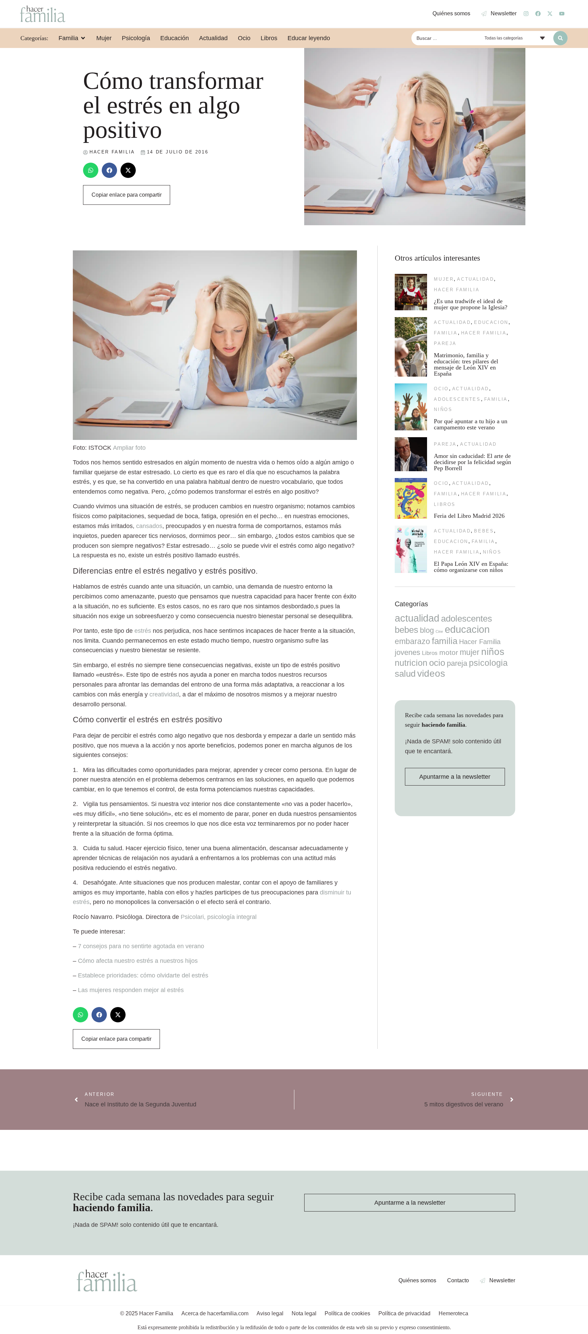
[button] (90, 170)
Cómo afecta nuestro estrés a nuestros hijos (138, 960)
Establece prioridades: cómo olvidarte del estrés (143, 975)
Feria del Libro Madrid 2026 (469, 515)
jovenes (407, 652)
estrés (142, 630)
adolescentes (457, 399)
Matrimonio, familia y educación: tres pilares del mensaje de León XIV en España (466, 364)
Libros (445, 504)
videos (431, 673)
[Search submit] (560, 38)
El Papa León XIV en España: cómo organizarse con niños (471, 566)
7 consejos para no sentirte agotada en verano (141, 946)
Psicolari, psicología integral (219, 916)
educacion (491, 322)
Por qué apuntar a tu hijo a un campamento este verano (470, 424)
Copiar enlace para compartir (127, 195)
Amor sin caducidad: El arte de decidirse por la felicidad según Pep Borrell (472, 462)
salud (405, 674)
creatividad (164, 694)
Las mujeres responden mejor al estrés (131, 990)
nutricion (411, 663)
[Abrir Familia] (83, 38)
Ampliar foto (129, 447)
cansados (149, 526)
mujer (444, 279)
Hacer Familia (456, 289)
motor (448, 652)
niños (443, 409)
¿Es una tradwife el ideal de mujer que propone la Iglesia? (470, 304)
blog (427, 630)
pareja (445, 343)
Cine (439, 631)
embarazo (412, 641)
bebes (484, 530)
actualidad (475, 279)
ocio (441, 388)
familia (445, 332)
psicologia (488, 663)
